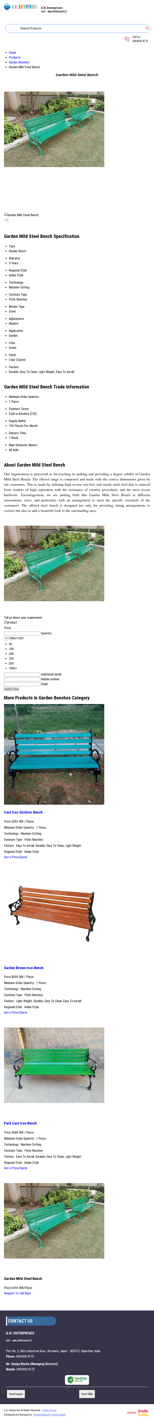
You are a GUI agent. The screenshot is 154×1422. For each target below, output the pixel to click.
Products (15, 57)
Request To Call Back (17, 1293)
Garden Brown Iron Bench (24, 968)
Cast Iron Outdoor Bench (23, 812)
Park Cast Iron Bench (20, 1123)
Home (12, 53)
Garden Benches (19, 62)
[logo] (20, 10)
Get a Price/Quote (15, 857)
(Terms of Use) (49, 1410)
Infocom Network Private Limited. (49, 1414)
